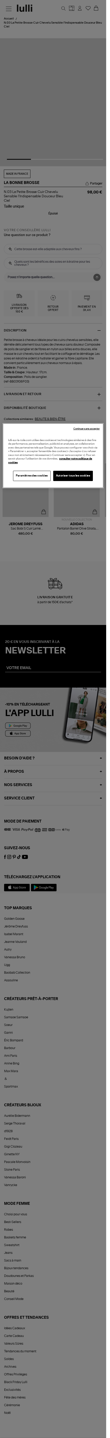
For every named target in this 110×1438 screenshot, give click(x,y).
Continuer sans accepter (86, 428)
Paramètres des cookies (32, 475)
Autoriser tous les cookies (73, 475)
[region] (53, 455)
